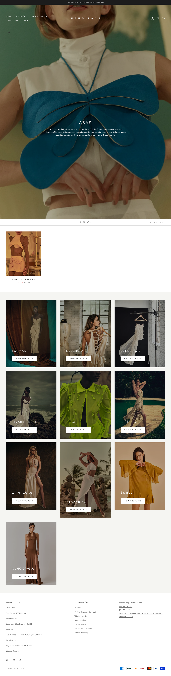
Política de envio (80, 624)
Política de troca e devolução (85, 612)
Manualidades (39, 16)
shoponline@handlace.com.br (130, 603)
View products (24, 358)
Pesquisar (78, 608)
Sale (26, 20)
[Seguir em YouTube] (14, 659)
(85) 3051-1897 (125, 610)
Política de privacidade (83, 628)
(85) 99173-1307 (125, 606)
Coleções (21, 16)
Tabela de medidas (81, 616)
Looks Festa (12, 20)
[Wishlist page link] (9, 33)
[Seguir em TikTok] (20, 659)
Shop (8, 16)
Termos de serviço (81, 632)
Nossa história (80, 620)
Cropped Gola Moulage (23, 279)
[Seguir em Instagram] (7, 659)
